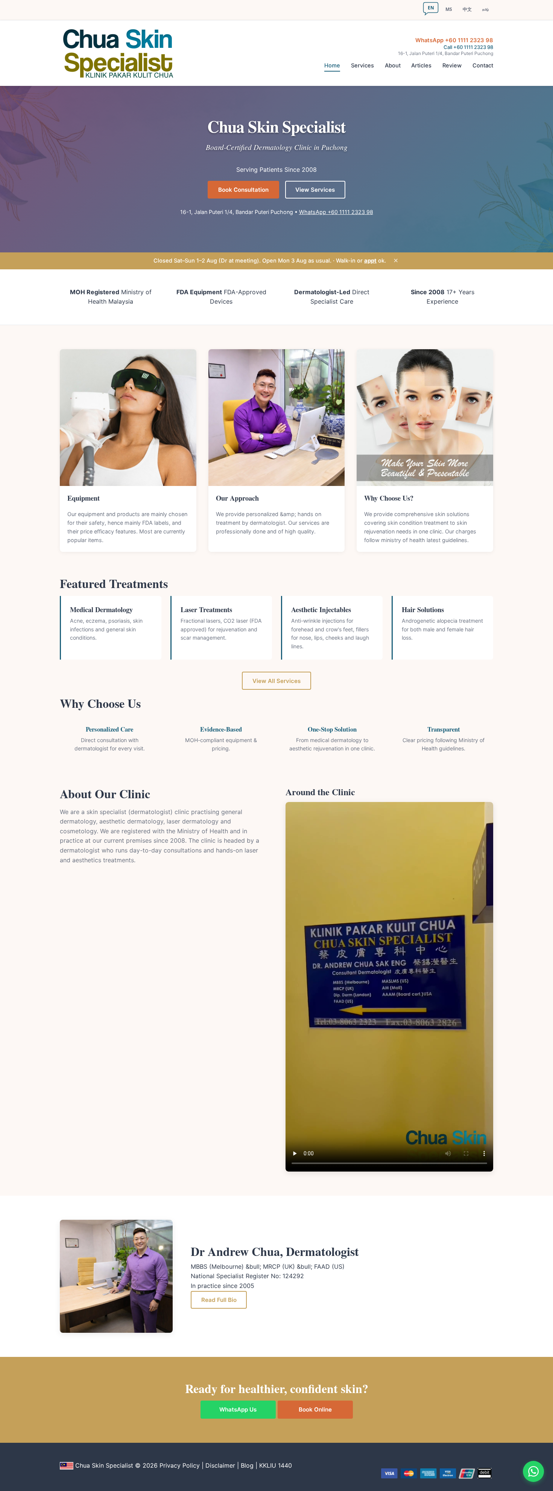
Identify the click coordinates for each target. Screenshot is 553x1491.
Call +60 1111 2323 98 (468, 47)
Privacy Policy (180, 1465)
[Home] (120, 53)
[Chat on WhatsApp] (533, 1471)
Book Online (315, 1409)
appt (370, 260)
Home (332, 65)
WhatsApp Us (238, 1409)
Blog (247, 1465)
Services (362, 65)
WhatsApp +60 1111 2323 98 (454, 40)
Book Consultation (243, 189)
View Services (315, 189)
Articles (421, 65)
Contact (482, 65)
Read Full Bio (219, 1299)
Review (452, 65)
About (393, 65)
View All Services (276, 680)
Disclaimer (220, 1465)
